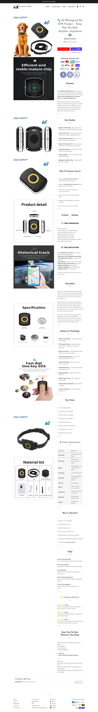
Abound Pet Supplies (80, 699)
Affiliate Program (36, 705)
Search (15, 699)
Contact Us (15, 705)
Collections (56, 6)
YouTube (54, 707)
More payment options (76, 52)
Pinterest (54, 703)
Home (47, 6)
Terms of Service (35, 699)
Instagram (54, 705)
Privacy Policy (16, 707)
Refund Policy (16, 703)
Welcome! (71, 6)
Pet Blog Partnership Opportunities (39, 707)
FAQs (33, 703)
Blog (64, 6)
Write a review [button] (78, 682)
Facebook (54, 699)
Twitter (53, 701)
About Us (15, 701)
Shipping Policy (35, 701)
